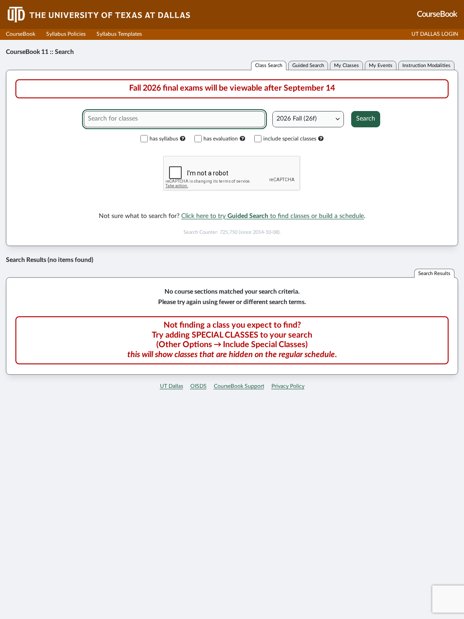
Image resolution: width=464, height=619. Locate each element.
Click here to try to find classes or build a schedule (272, 216)
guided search (308, 65)
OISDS (198, 386)
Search (365, 119)
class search (268, 65)
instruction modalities (426, 65)
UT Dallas (171, 386)
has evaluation (220, 138)
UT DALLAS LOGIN (434, 34)
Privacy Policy (287, 386)
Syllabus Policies (66, 34)
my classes (346, 65)
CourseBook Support (239, 386)
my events (380, 65)
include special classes (289, 138)
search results (434, 273)
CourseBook (20, 34)
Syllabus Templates (119, 34)
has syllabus (164, 138)
